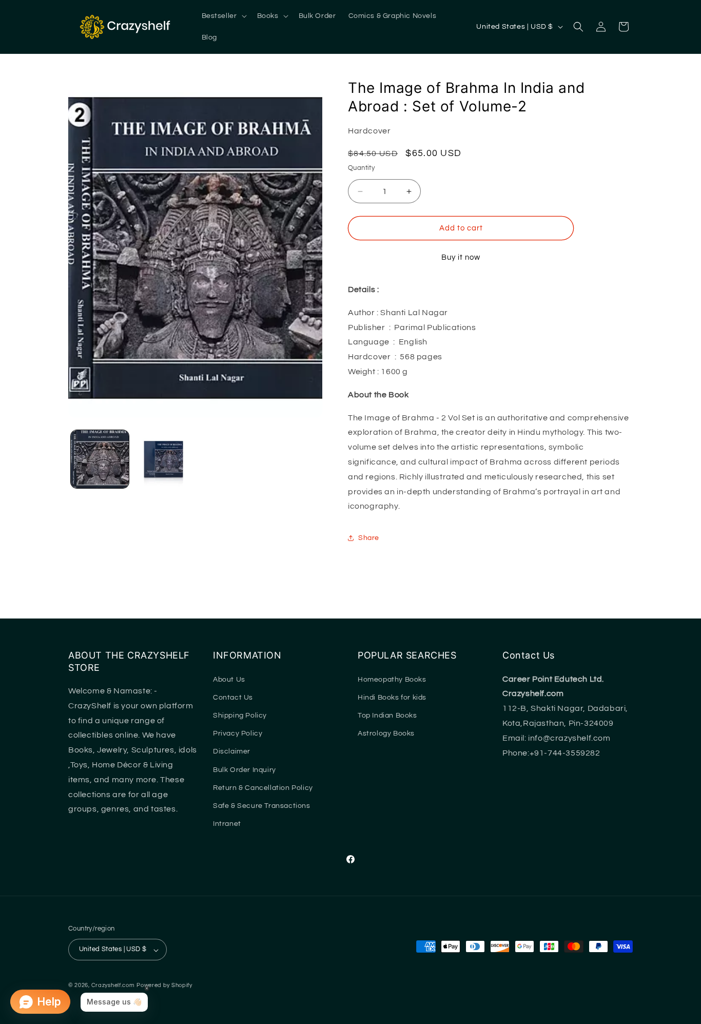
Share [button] (368, 538)
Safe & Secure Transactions (261, 805)
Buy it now (460, 257)
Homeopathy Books (392, 679)
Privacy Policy (237, 733)
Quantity (361, 167)
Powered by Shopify (164, 986)
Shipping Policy (240, 715)
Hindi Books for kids (392, 697)
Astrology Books (386, 733)
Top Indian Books (387, 715)
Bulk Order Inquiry (244, 770)
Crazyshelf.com (113, 986)
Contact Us (233, 697)
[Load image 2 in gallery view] (163, 459)
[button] (223, 16)
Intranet (227, 823)
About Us (229, 679)
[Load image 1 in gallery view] (100, 459)
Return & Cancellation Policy (263, 787)
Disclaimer (231, 751)
